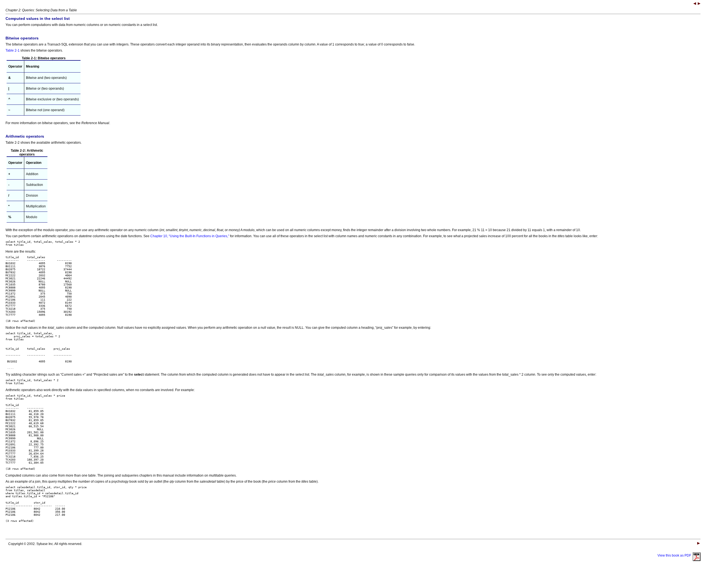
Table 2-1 (13, 50)
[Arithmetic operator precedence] (699, 4)
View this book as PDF (675, 555)
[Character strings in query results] (694, 4)
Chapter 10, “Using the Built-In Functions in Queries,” (189, 236)
